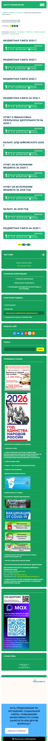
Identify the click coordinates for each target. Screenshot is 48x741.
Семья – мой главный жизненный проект (20, 465)
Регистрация (21, 266)
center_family (22, 49)
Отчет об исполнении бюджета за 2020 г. (17, 166)
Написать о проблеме (17, 731)
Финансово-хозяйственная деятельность (22, 47)
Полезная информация (24, 279)
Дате (14, 32)
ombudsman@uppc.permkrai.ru (28, 576)
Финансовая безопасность (15, 474)
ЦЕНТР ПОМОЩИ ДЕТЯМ (14, 5)
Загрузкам (5, 34)
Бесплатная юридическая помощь (18, 444)
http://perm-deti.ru (20, 575)
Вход (29, 266)
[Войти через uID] (14, 333)
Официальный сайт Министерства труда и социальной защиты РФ (20, 556)
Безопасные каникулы (13, 469)
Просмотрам (14, 34)
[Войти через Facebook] (22, 333)
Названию (21, 32)
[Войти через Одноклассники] (33, 333)
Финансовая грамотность (24, 283)
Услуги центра (10, 305)
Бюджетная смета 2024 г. (20, 40)
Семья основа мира (12, 461)
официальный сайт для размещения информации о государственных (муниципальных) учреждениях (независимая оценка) (23, 581)
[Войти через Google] (29, 333)
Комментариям (39, 32)
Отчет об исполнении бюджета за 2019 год (17, 188)
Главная (5, 12)
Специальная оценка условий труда (18, 317)
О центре (19, 12)
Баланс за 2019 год (15, 209)
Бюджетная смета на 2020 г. (22, 228)
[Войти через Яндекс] (26, 333)
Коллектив (9, 309)
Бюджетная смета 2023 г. (20, 59)
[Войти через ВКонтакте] (18, 333)
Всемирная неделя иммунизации (17, 497)
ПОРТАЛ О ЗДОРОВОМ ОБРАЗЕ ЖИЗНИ (17, 561)
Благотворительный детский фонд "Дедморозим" (23, 565)
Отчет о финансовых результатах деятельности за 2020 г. (23, 120)
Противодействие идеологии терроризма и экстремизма (24, 288)
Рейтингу (29, 32)
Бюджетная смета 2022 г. (20, 78)
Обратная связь (11, 448)
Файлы (12, 12)
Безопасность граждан (14, 493)
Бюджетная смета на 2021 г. (21, 98)
